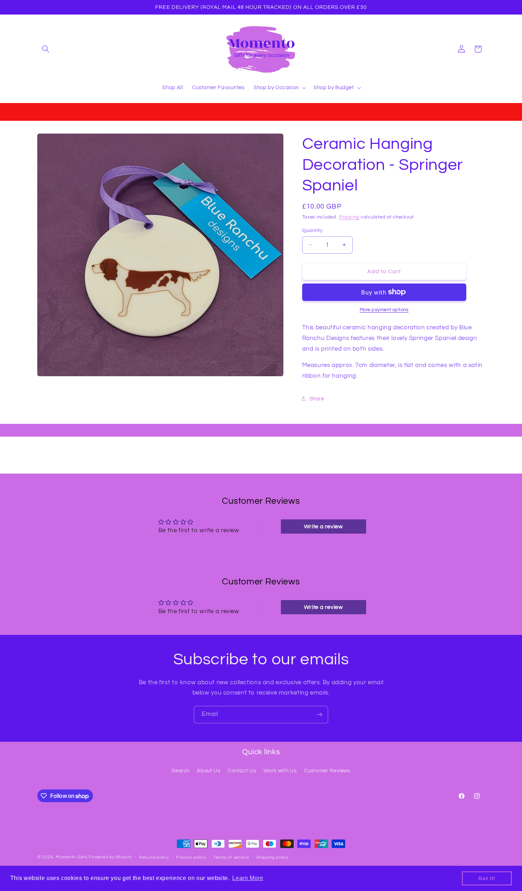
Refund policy (154, 857)
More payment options (384, 309)
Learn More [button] (247, 878)
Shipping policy (272, 857)
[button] (45, 49)
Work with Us (280, 770)
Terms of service (231, 857)
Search (181, 770)
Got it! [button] (486, 878)
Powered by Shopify (110, 857)
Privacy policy (191, 857)
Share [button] (316, 398)
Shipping (349, 217)
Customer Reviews (327, 770)
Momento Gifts (72, 857)
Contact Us (242, 770)
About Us (208, 770)
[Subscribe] (319, 714)
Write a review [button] (323, 526)
